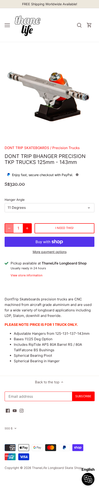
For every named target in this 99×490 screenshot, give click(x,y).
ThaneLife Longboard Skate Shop (57, 468)
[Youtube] (15, 410)
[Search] (79, 25)
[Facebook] (8, 410)
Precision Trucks (66, 148)
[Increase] (27, 228)
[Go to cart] (89, 25)
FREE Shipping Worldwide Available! (49, 4)
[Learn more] (77, 174)
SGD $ (9, 428)
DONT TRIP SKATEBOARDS (27, 148)
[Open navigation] (7, 25)
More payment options (50, 251)
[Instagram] (21, 410)
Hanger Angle (15, 199)
